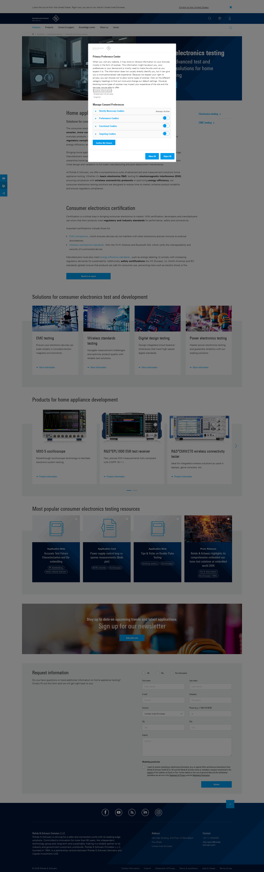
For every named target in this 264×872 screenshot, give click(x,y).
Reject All (167, 156)
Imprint (97, 97)
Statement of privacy (103, 94)
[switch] (166, 118)
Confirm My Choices (104, 143)
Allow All (152, 156)
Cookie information (103, 90)
